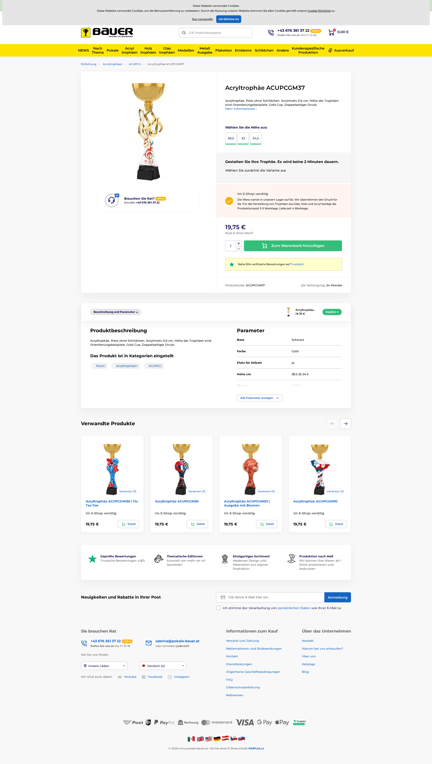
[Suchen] (184, 33)
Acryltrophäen (112, 64)
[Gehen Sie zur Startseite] (107, 32)
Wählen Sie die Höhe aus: (246, 127)
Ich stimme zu (229, 19)
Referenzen (234, 695)
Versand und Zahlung (242, 640)
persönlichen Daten (294, 608)
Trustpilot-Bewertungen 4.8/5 (122, 560)
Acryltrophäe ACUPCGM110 (315, 501)
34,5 (255, 138)
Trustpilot (297, 264)
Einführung (88, 64)
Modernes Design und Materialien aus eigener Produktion (250, 564)
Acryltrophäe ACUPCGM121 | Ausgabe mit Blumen (247, 503)
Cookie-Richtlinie (319, 10)
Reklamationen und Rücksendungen (254, 648)
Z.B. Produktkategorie (205, 32)
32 (243, 138)
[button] (259, 398)
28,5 (231, 138)
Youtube (130, 676)
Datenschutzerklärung (243, 687)
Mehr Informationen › (241, 109)
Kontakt (232, 656)
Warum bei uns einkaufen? (322, 648)
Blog (305, 672)
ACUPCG (135, 64)
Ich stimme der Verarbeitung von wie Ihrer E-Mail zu (282, 608)
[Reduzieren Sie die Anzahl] (238, 248)
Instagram (181, 676)
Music (100, 366)
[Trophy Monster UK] (200, 738)
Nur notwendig (202, 19)
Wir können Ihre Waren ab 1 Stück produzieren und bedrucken (320, 564)
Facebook (155, 676)
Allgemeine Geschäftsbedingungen (253, 672)
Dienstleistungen (239, 664)
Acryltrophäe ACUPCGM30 (177, 501)
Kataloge (308, 664)
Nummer (230, 246)
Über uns (309, 656)
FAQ (229, 679)
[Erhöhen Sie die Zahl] (238, 243)
